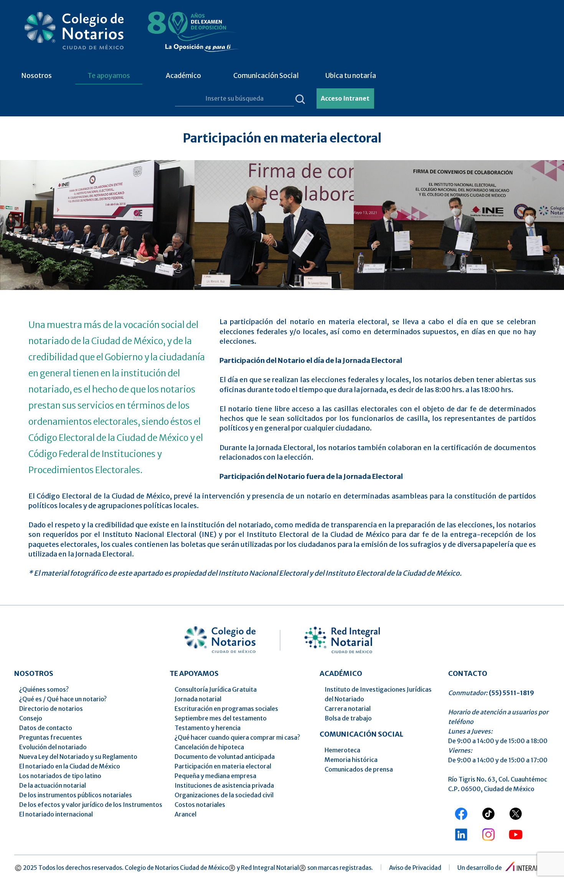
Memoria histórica (351, 759)
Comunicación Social (266, 75)
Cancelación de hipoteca (209, 747)
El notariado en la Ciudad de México (69, 766)
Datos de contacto (45, 728)
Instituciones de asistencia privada (224, 785)
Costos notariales (200, 804)
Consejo (30, 718)
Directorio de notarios (51, 708)
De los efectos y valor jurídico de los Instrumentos (90, 804)
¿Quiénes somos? (44, 689)
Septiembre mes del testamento (221, 718)
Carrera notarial (348, 708)
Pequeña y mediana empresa (215, 776)
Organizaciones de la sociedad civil (224, 795)
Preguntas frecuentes (50, 737)
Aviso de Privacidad (415, 867)
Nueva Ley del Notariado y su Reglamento (78, 756)
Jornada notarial (198, 699)
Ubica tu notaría (350, 75)
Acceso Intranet (345, 98)
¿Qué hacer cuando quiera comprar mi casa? (237, 737)
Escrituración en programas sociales (226, 708)
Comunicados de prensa (359, 769)
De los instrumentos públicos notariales (75, 795)
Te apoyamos (108, 75)
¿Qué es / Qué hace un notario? (63, 699)
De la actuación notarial (52, 785)
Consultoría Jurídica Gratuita (216, 689)
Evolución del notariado (53, 747)
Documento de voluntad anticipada (225, 756)
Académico (183, 75)
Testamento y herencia (208, 728)
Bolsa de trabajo (348, 718)
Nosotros (36, 75)
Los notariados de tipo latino (60, 776)
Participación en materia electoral (223, 766)
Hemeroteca (342, 750)
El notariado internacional (56, 814)
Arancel (185, 814)
